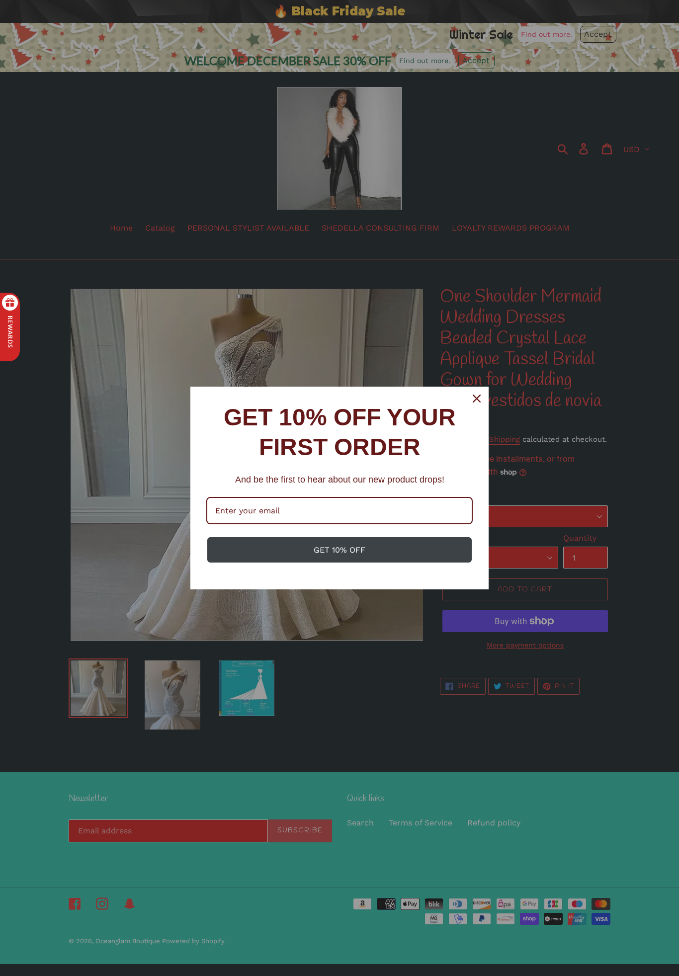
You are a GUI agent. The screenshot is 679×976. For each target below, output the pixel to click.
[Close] (477, 398)
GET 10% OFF (339, 550)
